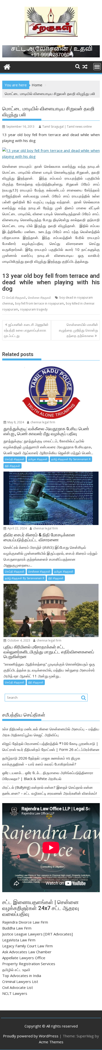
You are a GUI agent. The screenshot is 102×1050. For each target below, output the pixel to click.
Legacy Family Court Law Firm (27, 945)
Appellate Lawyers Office (23, 957)
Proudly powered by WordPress (30, 1035)
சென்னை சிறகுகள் (39, 297)
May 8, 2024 (15, 422)
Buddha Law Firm (16, 928)
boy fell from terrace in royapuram (39, 303)
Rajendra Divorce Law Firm (25, 922)
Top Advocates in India (21, 975)
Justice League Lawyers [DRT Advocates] (37, 933)
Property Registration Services (28, 963)
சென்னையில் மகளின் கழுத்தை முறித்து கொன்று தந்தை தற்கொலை (78, 330)
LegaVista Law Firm (18, 939)
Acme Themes (51, 1041)
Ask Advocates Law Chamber (26, 951)
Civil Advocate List (17, 987)
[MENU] (97, 66)
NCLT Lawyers (14, 993)
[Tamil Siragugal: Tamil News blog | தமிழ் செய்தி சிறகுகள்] (7, 66)
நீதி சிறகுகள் (12, 466)
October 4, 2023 (18, 640)
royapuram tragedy (34, 309)
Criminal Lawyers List (20, 981)
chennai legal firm (42, 422)
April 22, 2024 (17, 528)
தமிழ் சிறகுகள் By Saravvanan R (71, 459)
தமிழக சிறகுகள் (37, 459)
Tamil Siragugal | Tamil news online (67, 126)
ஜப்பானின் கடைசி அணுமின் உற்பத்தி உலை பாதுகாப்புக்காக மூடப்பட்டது (26, 330)
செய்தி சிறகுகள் (16, 297)
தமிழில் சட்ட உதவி (16, 969)
